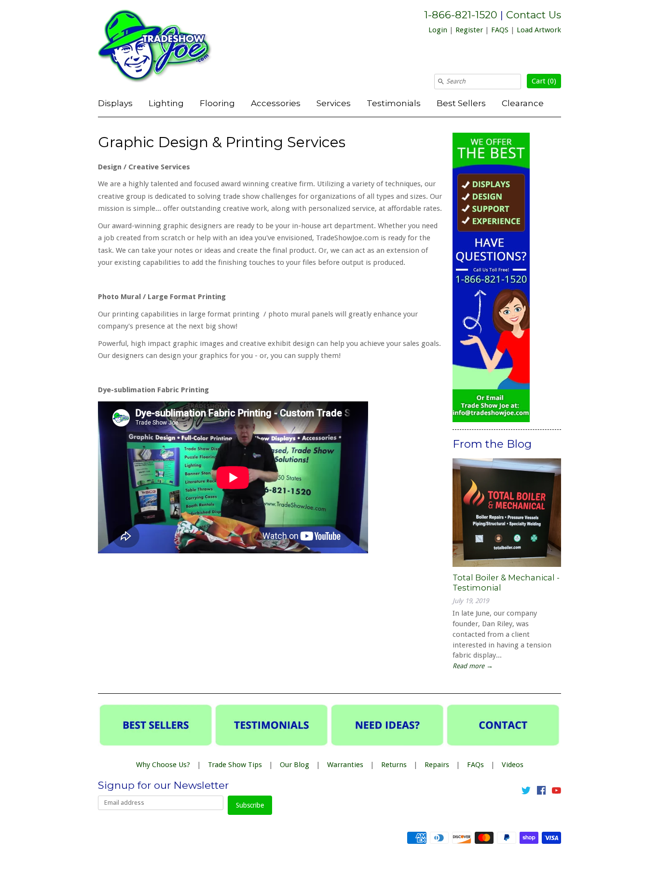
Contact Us (533, 15)
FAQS (499, 30)
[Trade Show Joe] (170, 48)
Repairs (437, 764)
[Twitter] (526, 792)
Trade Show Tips (235, 764)
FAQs (475, 764)
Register (469, 30)
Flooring (217, 103)
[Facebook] (541, 792)
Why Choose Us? (163, 764)
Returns (394, 764)
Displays (115, 103)
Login (437, 30)
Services (333, 103)
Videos (512, 764)
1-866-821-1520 (460, 15)
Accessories (276, 103)
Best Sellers (461, 103)
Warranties (345, 764)
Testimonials (394, 103)
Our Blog (294, 764)
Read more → (473, 666)
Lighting (166, 103)
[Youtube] (556, 792)
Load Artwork (539, 30)
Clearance (523, 103)
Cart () (544, 81)
